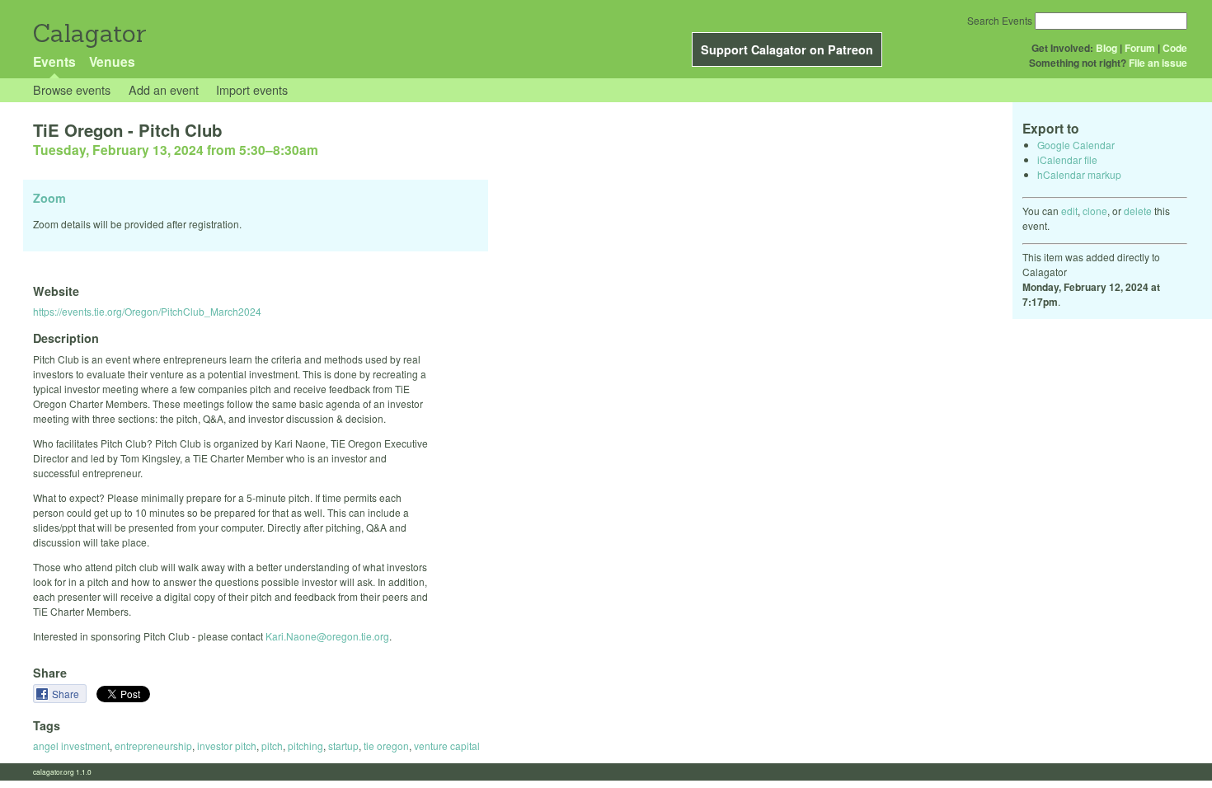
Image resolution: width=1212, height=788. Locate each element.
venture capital (447, 746)
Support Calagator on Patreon (787, 49)
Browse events (71, 89)
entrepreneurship (153, 746)
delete (1138, 211)
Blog (1106, 47)
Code (1175, 47)
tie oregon (386, 746)
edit (1069, 211)
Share (67, 694)
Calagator (88, 33)
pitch (272, 746)
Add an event (164, 89)
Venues (112, 61)
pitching (305, 746)
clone (1095, 211)
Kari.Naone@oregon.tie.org (327, 636)
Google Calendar (1076, 145)
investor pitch (226, 746)
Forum (1140, 47)
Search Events (999, 20)
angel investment (71, 746)
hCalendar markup (1079, 174)
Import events (252, 89)
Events (54, 61)
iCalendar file (1067, 159)
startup (343, 746)
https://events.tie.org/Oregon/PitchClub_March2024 (147, 311)
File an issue (1158, 62)
